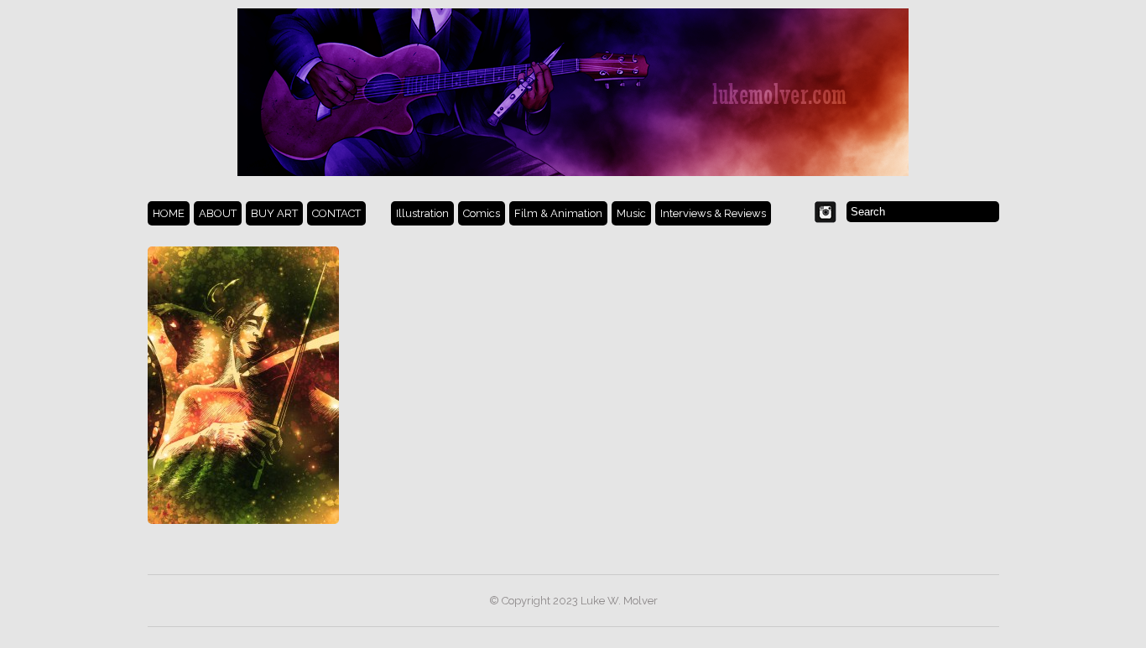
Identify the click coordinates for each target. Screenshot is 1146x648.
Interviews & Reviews (713, 213)
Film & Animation (558, 213)
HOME (169, 213)
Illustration (422, 213)
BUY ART (274, 213)
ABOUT (218, 213)
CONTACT (336, 213)
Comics (481, 213)
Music (631, 213)
